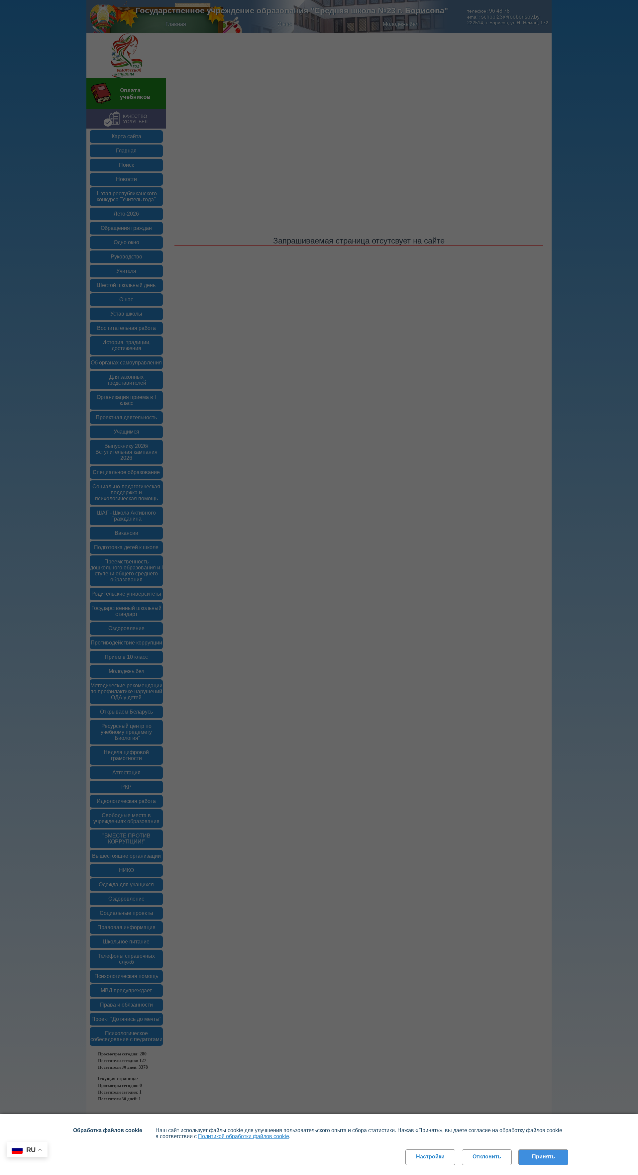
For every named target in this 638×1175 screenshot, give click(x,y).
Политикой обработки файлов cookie (243, 1136)
